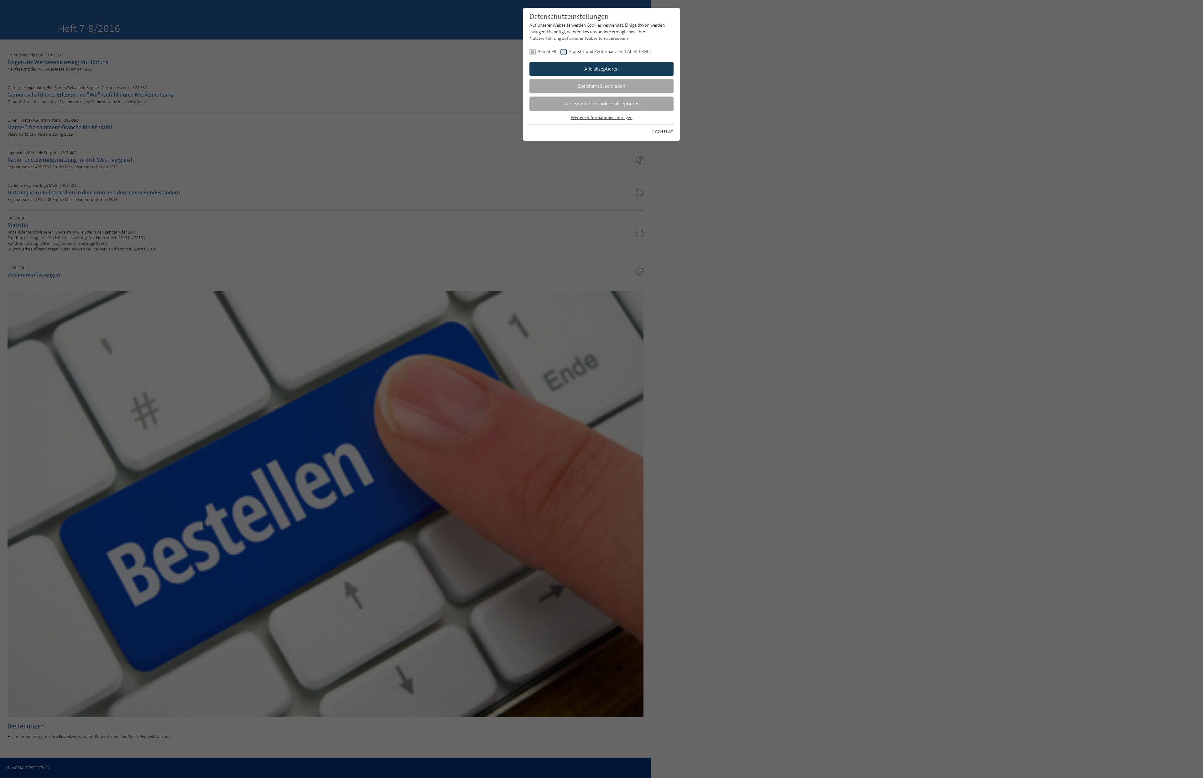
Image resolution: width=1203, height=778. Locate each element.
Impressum (663, 131)
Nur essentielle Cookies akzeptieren (601, 103)
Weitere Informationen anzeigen (602, 117)
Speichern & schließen (601, 86)
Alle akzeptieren (601, 69)
